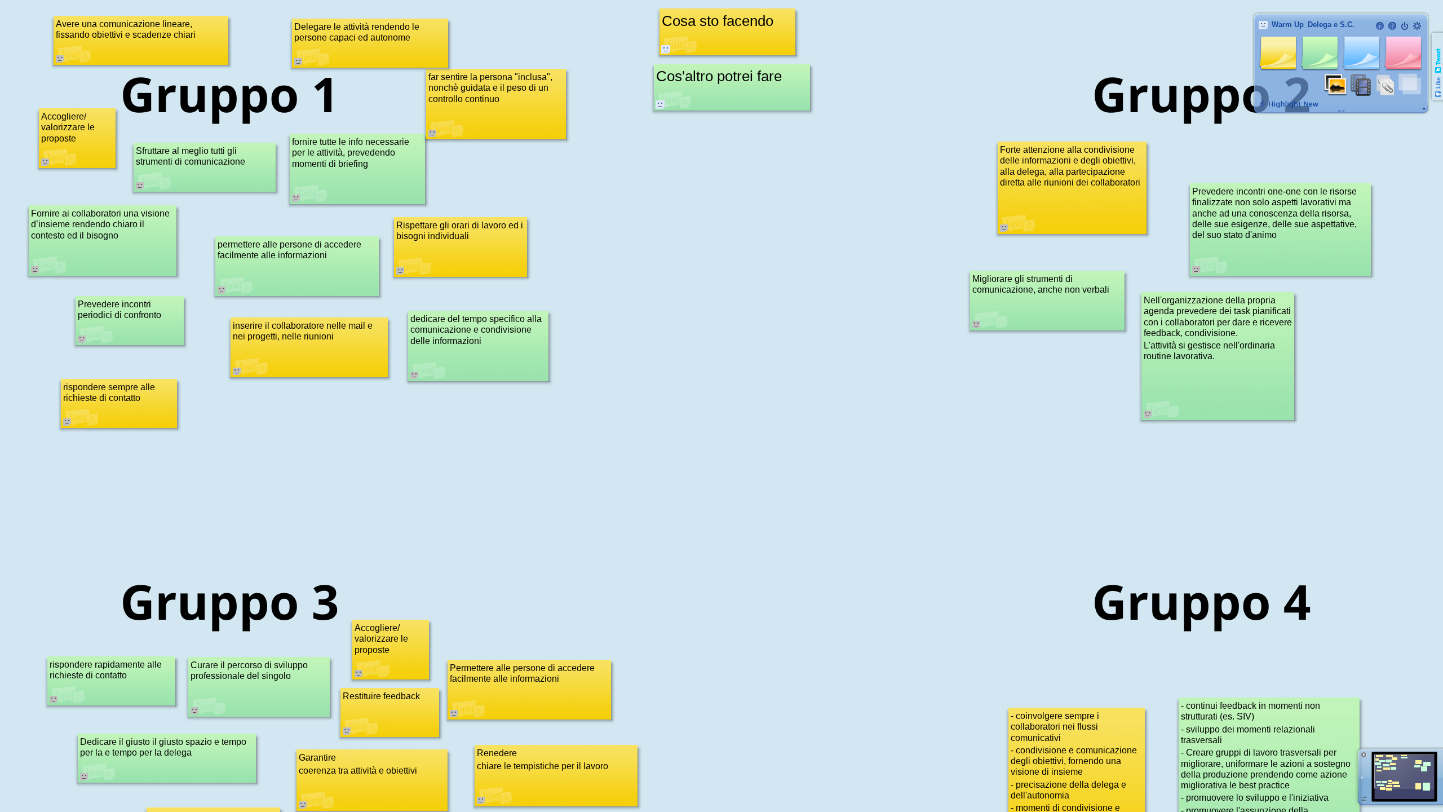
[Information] (1380, 26)
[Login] (1404, 26)
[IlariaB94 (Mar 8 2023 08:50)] (660, 104)
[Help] (1392, 26)
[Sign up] (1417, 26)
